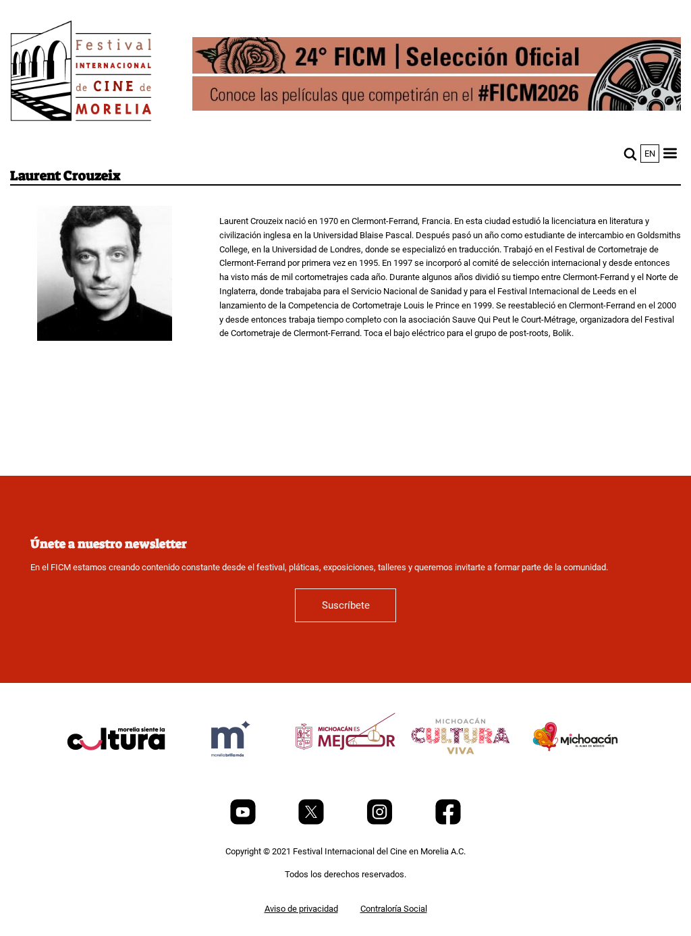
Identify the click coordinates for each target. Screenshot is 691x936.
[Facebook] (448, 822)
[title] (116, 771)
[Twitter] (312, 822)
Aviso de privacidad (301, 909)
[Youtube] (244, 822)
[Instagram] (380, 822)
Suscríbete (346, 605)
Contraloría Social (393, 909)
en (649, 153)
